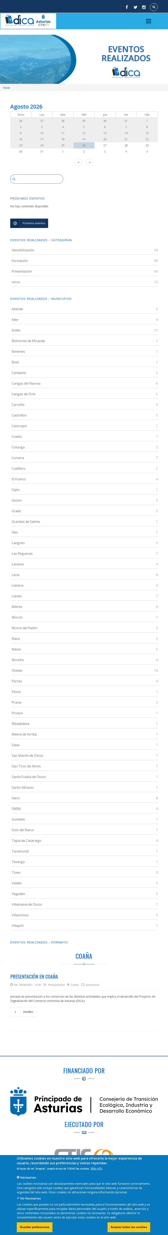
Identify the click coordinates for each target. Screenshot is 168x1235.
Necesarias (28, 1177)
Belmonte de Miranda (28, 341)
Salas (16, 745)
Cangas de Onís (23, 394)
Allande (17, 309)
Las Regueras (22, 553)
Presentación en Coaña (34, 976)
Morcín (17, 617)
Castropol (19, 426)
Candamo (19, 372)
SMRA (16, 808)
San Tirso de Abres (26, 766)
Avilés (16, 330)
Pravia (16, 702)
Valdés (17, 883)
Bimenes (18, 351)
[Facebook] (127, 7)
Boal (15, 362)
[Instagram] (144, 7)
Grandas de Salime (26, 521)
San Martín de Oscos (27, 755)
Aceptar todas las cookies (129, 1227)
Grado (16, 511)
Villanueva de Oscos (27, 904)
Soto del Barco (23, 830)
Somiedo (18, 819)
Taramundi (20, 851)
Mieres (17, 606)
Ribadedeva (20, 723)
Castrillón (19, 415)
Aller (15, 319)
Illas (15, 532)
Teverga (18, 862)
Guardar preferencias (34, 1227)
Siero (16, 798)
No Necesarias (30, 1198)
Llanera (17, 585)
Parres (17, 681)
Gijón (16, 489)
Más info (96, 1168)
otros (16, 282)
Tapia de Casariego (26, 840)
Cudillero (18, 468)
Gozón (17, 500)
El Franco (19, 479)
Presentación (22, 271)
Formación (20, 260)
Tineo (16, 872)
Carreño (18, 404)
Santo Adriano (23, 787)
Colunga (18, 447)
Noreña (18, 660)
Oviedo (17, 670)
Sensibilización (23, 250)
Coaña (17, 436)
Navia (16, 649)
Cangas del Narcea (26, 383)
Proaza (17, 713)
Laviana (18, 564)
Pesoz (16, 691)
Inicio (6, 88)
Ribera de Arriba (24, 734)
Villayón (18, 925)
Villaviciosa (20, 915)
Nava (16, 638)
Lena (15, 575)
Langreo (18, 543)
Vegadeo (18, 893)
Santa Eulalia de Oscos (29, 777)
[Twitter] (135, 7)
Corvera (18, 458)
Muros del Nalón (24, 628)
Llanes (17, 596)
